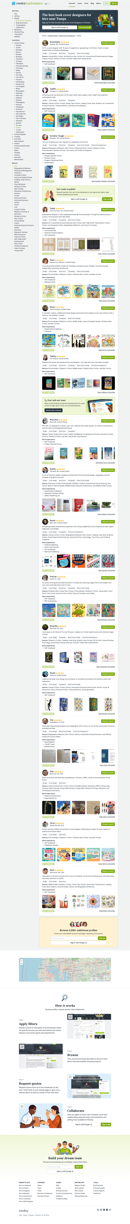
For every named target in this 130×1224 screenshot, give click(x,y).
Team (39, 1188)
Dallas (18, 70)
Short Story (18, 244)
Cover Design (53, 53)
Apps (46, 3)
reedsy (29, 3)
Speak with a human (53, 410)
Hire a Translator (25, 1199)
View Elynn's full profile (106, 350)
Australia (17, 139)
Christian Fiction (20, 175)
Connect (72, 3)
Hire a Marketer (24, 1193)
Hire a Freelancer (25, 1185)
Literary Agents (98, 1191)
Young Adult (18, 250)
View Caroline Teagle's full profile (103, 181)
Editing (17, 16)
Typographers (21, 25)
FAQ (20, 1215)
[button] (21, 960)
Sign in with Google (58, 27)
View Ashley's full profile (106, 514)
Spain (16, 150)
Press (39, 1191)
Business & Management (23, 170)
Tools (86, 3)
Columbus (19, 68)
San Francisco (21, 118)
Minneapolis (20, 91)
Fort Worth (20, 77)
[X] (98, 1210)
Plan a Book (79, 1191)
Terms (25, 1215)
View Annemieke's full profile (104, 83)
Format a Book (80, 1193)
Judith (53, 89)
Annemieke (55, 42)
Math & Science (20, 234)
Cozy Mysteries (19, 184)
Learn (80, 3)
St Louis (19, 125)
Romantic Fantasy (20, 232)
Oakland (19, 98)
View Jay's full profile (107, 765)
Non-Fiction (18, 218)
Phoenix (19, 105)
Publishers (97, 1193)
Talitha (53, 356)
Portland (19, 109)
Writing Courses (61, 1191)
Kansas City (20, 84)
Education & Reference (22, 191)
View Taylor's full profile (106, 254)
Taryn (52, 823)
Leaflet (92, 980)
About (98, 3)
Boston (18, 52)
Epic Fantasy (19, 189)
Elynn (52, 307)
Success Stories (43, 1196)
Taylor (52, 208)
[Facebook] (107, 1210)
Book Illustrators (22, 23)
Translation (18, 34)
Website (17, 36)
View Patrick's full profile (106, 620)
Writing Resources (81, 1196)
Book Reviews (98, 1185)
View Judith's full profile (106, 130)
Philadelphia (20, 102)
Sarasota (19, 121)
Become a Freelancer (45, 1193)
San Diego (19, 116)
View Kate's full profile (107, 911)
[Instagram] (101, 1210)
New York (19, 95)
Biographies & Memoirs (22, 168)
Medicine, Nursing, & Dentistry (21, 213)
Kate (52, 870)
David (52, 520)
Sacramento (20, 111)
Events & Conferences (64, 1193)
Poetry (16, 223)
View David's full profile (106, 570)
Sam (52, 771)
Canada (17, 137)
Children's (18, 173)
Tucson (18, 130)
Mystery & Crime (20, 186)
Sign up (114, 3)
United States (19, 43)
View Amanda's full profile (105, 667)
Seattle (18, 123)
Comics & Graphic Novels (23, 177)
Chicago (19, 61)
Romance (17, 230)
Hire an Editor (24, 1188)
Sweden (17, 153)
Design (16, 18)
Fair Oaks (19, 75)
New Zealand (19, 141)
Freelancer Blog (61, 1199)
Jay (51, 720)
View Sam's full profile (107, 817)
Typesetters (20, 27)
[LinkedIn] (104, 1210)
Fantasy (17, 193)
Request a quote (108, 43)
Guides (58, 1188)
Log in (106, 3)
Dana (52, 260)
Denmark (17, 157)
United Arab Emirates (22, 146)
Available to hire (47, 82)
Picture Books (19, 221)
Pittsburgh (20, 107)
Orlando (19, 100)
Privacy (31, 1215)
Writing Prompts (99, 1188)
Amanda (53, 626)
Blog (92, 3)
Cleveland (19, 64)
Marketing (18, 30)
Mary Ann (54, 420)
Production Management (98, 145)
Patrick (53, 577)
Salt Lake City (21, 114)
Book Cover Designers (24, 21)
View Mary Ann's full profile (105, 463)
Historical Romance (21, 200)
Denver (18, 73)
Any (15, 14)
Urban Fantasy (19, 248)
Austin (18, 48)
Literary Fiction (19, 209)
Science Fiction (19, 237)
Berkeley (19, 50)
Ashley (53, 469)
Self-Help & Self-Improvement (20, 240)
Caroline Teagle (57, 136)
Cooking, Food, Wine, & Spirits (22, 181)
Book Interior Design (83, 53)
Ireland (16, 143)
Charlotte (19, 59)
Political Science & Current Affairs (24, 226)
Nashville (19, 93)
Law (15, 207)
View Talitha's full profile (106, 392)
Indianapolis (20, 82)
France (16, 148)
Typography (71, 53)
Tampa (18, 127)
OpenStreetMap (100, 980)
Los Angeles (20, 86)
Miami (18, 89)
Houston (19, 80)
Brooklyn (19, 57)
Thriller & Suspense (21, 246)
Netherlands (18, 159)
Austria (17, 155)
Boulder (19, 54)
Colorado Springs (22, 66)
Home (44, 36)
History (17, 202)
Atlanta (18, 45)
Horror (16, 205)
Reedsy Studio (80, 1185)
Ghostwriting (19, 32)
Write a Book (79, 1188)
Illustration (62, 53)
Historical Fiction (20, 198)
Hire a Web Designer (26, 1201)
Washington (20, 132)
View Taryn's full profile (106, 864)
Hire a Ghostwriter (25, 1196)
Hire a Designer (24, 1191)
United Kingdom (20, 134)
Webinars (59, 1196)
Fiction (16, 196)
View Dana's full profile (107, 301)
